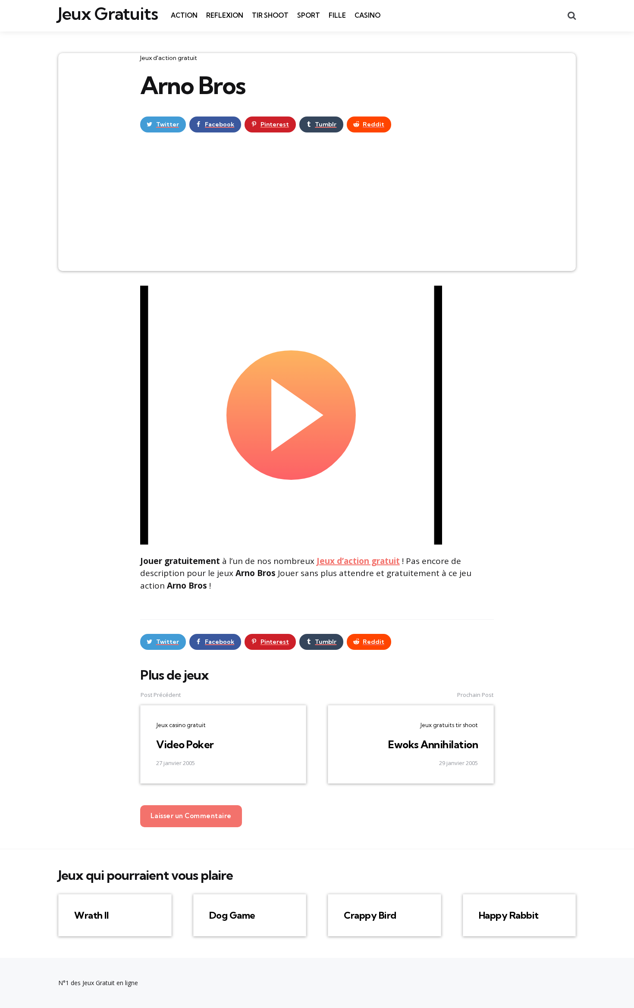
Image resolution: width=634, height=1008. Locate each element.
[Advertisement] (317, 206)
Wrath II (91, 915)
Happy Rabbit (509, 915)
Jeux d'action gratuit (168, 58)
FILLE (337, 15)
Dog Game (232, 915)
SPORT (308, 15)
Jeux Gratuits (108, 13)
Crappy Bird (370, 915)
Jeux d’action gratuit (358, 561)
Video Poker (185, 744)
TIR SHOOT (270, 15)
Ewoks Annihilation (433, 744)
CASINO (367, 15)
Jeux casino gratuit (181, 724)
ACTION (184, 15)
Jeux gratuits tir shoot (449, 724)
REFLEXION (224, 15)
